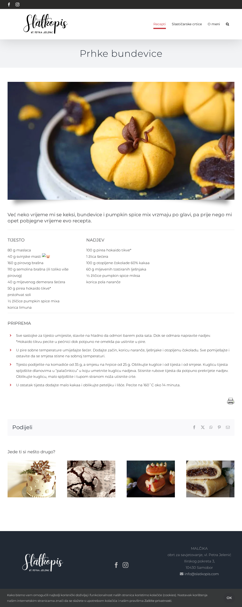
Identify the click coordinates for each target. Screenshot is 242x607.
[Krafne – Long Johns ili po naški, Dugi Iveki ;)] (151, 463)
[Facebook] (116, 565)
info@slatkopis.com (202, 574)
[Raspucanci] (91, 463)
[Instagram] (125, 565)
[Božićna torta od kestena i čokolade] (32, 463)
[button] (227, 24)
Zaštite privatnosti (157, 601)
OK (229, 598)
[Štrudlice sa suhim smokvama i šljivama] (210, 463)
